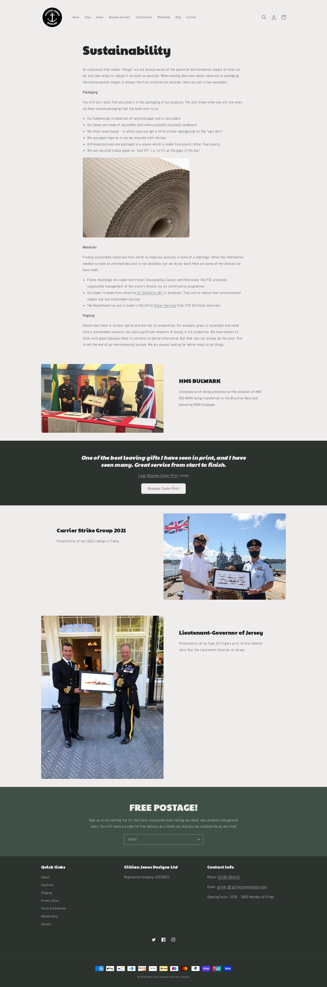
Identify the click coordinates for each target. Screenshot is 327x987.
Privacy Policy (50, 901)
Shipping (46, 893)
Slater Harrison (165, 305)
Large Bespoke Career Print (158, 475)
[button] (264, 17)
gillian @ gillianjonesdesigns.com (242, 886)
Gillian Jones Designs (158, 976)
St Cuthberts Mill (150, 292)
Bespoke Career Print (163, 488)
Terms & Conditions (53, 908)
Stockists (47, 885)
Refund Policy (49, 916)
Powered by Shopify (179, 976)
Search (45, 877)
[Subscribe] (198, 839)
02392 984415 (229, 877)
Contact (46, 924)
